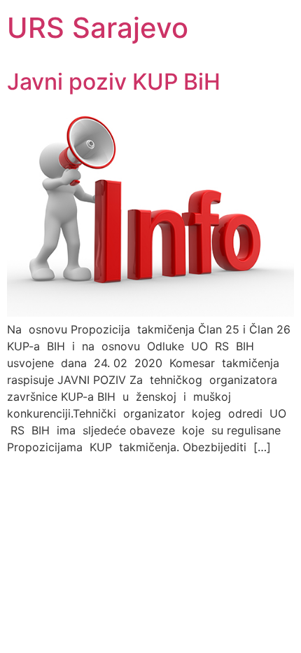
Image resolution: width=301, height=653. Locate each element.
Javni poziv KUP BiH (113, 81)
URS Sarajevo (97, 28)
